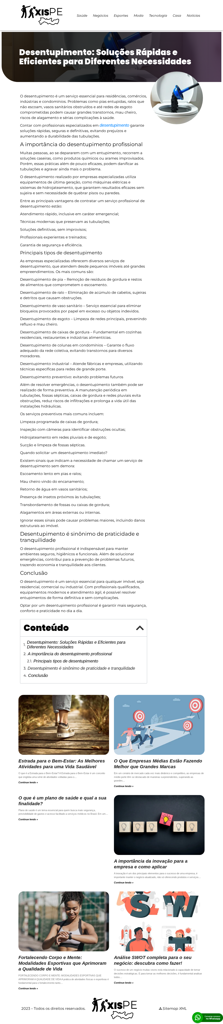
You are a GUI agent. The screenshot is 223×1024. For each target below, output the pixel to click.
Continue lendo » (28, 782)
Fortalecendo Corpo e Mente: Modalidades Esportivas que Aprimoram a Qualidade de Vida (62, 963)
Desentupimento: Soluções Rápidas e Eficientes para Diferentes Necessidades (76, 644)
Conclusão (38, 675)
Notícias (193, 16)
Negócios (100, 16)
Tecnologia (158, 16)
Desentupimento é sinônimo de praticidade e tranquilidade (81, 668)
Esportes (121, 16)
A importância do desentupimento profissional (70, 654)
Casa (177, 16)
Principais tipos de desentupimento (65, 661)
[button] (140, 628)
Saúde (82, 16)
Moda (138, 16)
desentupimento (114, 125)
